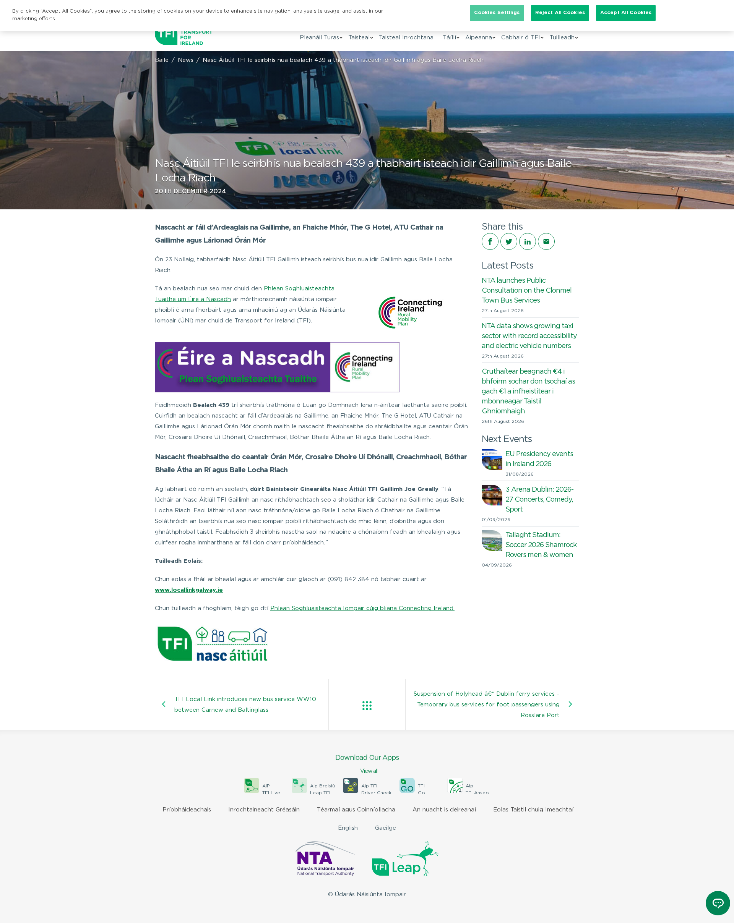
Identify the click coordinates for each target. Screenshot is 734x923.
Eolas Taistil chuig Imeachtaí (533, 809)
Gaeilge (385, 828)
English (348, 828)
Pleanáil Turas (319, 37)
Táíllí (449, 37)
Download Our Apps (367, 764)
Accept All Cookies (625, 13)
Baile (162, 60)
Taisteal (359, 37)
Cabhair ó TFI (520, 37)
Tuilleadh (562, 37)
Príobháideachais (186, 809)
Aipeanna (478, 37)
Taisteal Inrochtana (406, 37)
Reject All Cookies (560, 13)
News (185, 60)
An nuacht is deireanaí (444, 809)
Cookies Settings (497, 13)
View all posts (367, 705)
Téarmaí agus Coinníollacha (356, 809)
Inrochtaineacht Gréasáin (264, 809)
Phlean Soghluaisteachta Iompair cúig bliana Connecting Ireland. (362, 608)
